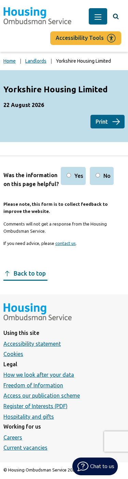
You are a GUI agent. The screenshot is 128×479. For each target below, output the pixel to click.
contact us (65, 243)
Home (9, 61)
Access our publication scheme (41, 395)
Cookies (13, 354)
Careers (12, 437)
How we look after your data (38, 375)
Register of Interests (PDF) (35, 406)
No (107, 176)
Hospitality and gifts (28, 417)
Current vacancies (25, 448)
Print (102, 122)
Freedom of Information (33, 385)
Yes (78, 176)
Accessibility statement (32, 344)
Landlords (35, 61)
